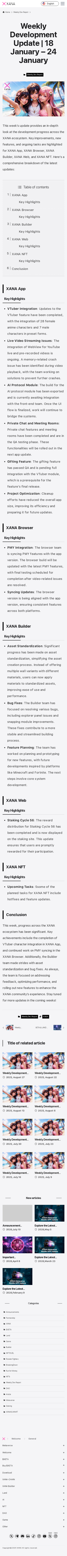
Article (8, 1394)
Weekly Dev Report (35, 75)
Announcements (12, 1312)
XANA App (19, 195)
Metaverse (10, 1400)
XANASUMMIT (12, 1412)
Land (8, 1335)
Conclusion (20, 269)
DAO (8, 1388)
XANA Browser (23, 210)
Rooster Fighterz (12, 1359)
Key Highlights (29, 202)
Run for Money (11, 1371)
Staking (9, 1406)
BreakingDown (12, 1365)
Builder (9, 1347)
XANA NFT (20, 254)
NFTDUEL (10, 1353)
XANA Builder (22, 224)
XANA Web (20, 239)
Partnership (10, 1318)
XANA (45, 1017)
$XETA (8, 1329)
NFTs (8, 1376)
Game (8, 1341)
